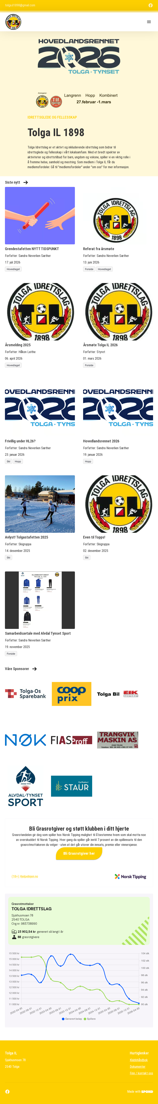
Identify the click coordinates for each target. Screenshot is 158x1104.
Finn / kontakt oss (141, 1073)
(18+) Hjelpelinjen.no (25, 876)
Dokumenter (137, 1067)
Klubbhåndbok (139, 1060)
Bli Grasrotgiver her (79, 853)
